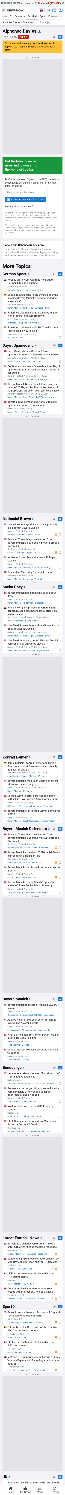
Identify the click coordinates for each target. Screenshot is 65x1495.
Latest (13, 36)
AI (11, 16)
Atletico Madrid (29, 1030)
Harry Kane (26, 412)
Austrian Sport (48, 821)
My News (25, 1492)
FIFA (32, 1284)
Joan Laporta (44, 1030)
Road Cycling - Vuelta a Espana (20, 1370)
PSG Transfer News (45, 397)
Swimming (34, 323)
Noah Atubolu (13, 1116)
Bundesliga (28, 308)
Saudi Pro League (15, 1083)
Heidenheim (28, 603)
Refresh (54, 1492)
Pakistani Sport (14, 1322)
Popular (23, 36)
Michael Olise (13, 361)
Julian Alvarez (13, 1030)
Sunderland (27, 1269)
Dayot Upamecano (31, 821)
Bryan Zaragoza (44, 650)
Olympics (11, 323)
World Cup (41, 361)
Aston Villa (30, 1299)
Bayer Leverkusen (33, 1083)
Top (6, 36)
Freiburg (26, 1116)
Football (32, 16)
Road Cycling (40, 1370)
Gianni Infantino (14, 1284)
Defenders (28, 22)
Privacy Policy (41, 218)
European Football (43, 308)
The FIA (18, 1337)
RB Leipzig (42, 776)
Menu (40, 1492)
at (31, 3)
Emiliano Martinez (15, 1299)
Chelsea (40, 1299)
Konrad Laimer (14, 877)
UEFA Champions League (38, 1131)
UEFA (26, 1284)
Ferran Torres (28, 397)
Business (20, 16)
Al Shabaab (48, 1083)
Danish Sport (39, 412)
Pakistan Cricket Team (33, 1322)
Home (10, 1492)
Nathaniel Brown (14, 847)
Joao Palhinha (29, 650)
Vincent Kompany (15, 621)
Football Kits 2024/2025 (31, 1015)
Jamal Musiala (14, 776)
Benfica (25, 1045)
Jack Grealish (13, 1269)
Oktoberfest (12, 1015)
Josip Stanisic (13, 892)
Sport (43, 16)
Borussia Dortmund (16, 534)
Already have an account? (19, 206)
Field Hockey (30, 290)
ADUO (10, 1337)
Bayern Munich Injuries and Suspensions (37, 806)
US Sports (22, 323)
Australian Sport (14, 290)
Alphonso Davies (11, 22)
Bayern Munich (14, 308)
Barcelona (42, 1254)
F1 (25, 1337)
